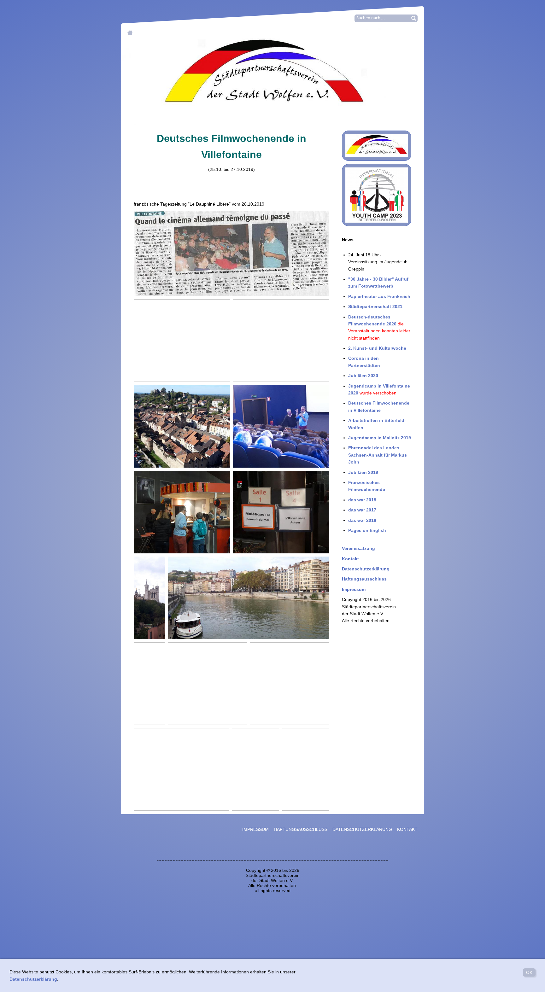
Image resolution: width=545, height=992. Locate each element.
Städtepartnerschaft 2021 (375, 306)
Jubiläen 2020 (363, 375)
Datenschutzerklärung (366, 568)
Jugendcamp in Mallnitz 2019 (379, 437)
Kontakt (350, 558)
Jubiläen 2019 (363, 472)
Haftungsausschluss (364, 578)
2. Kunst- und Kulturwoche (377, 348)
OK (529, 972)
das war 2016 (362, 520)
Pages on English (367, 530)
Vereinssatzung (358, 548)
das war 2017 (362, 509)
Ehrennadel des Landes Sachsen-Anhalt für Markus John (377, 454)
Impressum (354, 589)
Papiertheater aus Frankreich (379, 296)
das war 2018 (362, 499)
